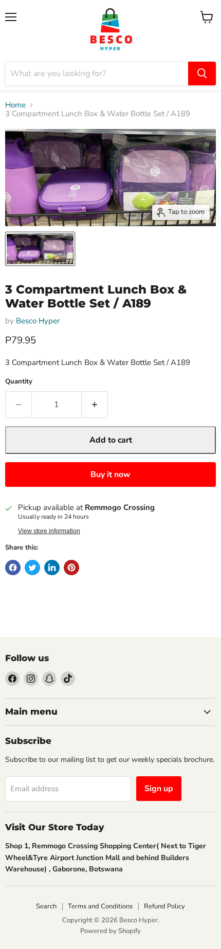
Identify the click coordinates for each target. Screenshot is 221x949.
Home (15, 105)
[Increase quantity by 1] (95, 404)
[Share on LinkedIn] (52, 567)
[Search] (202, 73)
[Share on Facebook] (13, 567)
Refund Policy (164, 906)
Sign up (158, 788)
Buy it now (110, 474)
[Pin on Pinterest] (71, 567)
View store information (49, 531)
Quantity (18, 382)
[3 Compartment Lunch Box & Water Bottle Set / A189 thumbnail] (40, 248)
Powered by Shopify (110, 931)
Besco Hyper (38, 321)
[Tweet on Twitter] (32, 567)
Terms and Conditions (100, 906)
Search (46, 906)
